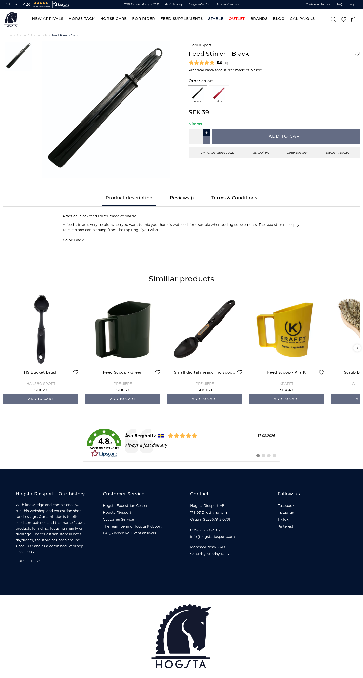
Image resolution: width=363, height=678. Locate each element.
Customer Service (318, 4)
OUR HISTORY (28, 561)
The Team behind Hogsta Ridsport (132, 526)
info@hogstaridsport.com (212, 536)
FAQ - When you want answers (129, 533)
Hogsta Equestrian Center (125, 505)
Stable (21, 35)
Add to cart (285, 136)
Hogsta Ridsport (117, 512)
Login (352, 4)
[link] (181, 443)
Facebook (286, 505)
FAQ (339, 4)
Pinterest (285, 526)
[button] (45, 4)
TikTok (283, 519)
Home (7, 35)
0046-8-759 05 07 (205, 530)
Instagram (287, 512)
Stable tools (39, 35)
